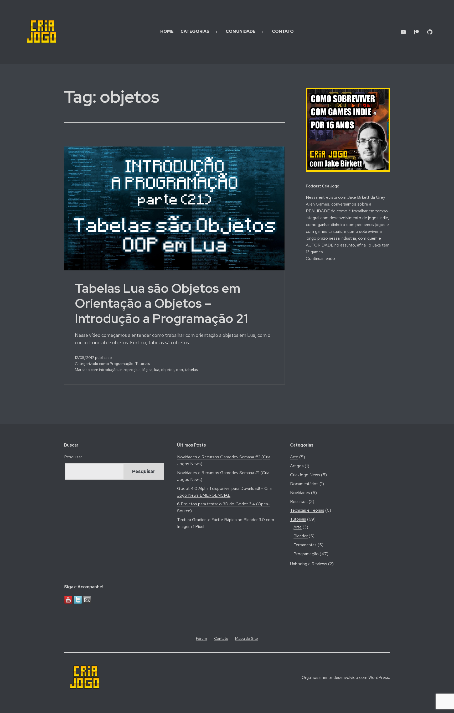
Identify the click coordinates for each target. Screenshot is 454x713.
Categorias (194, 31)
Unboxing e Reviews (308, 564)
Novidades (300, 492)
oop (179, 369)
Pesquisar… (74, 457)
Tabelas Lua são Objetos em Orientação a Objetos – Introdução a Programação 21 (161, 303)
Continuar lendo (320, 258)
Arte (294, 457)
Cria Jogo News (305, 475)
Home (167, 31)
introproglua (130, 369)
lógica (147, 369)
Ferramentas (305, 545)
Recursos (299, 501)
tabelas (191, 369)
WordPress (378, 677)
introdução (108, 369)
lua (156, 369)
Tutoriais (142, 363)
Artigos (297, 466)
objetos (167, 369)
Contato (283, 31)
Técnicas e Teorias (307, 510)
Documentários (304, 483)
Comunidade (241, 31)
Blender (300, 536)
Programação (121, 363)
